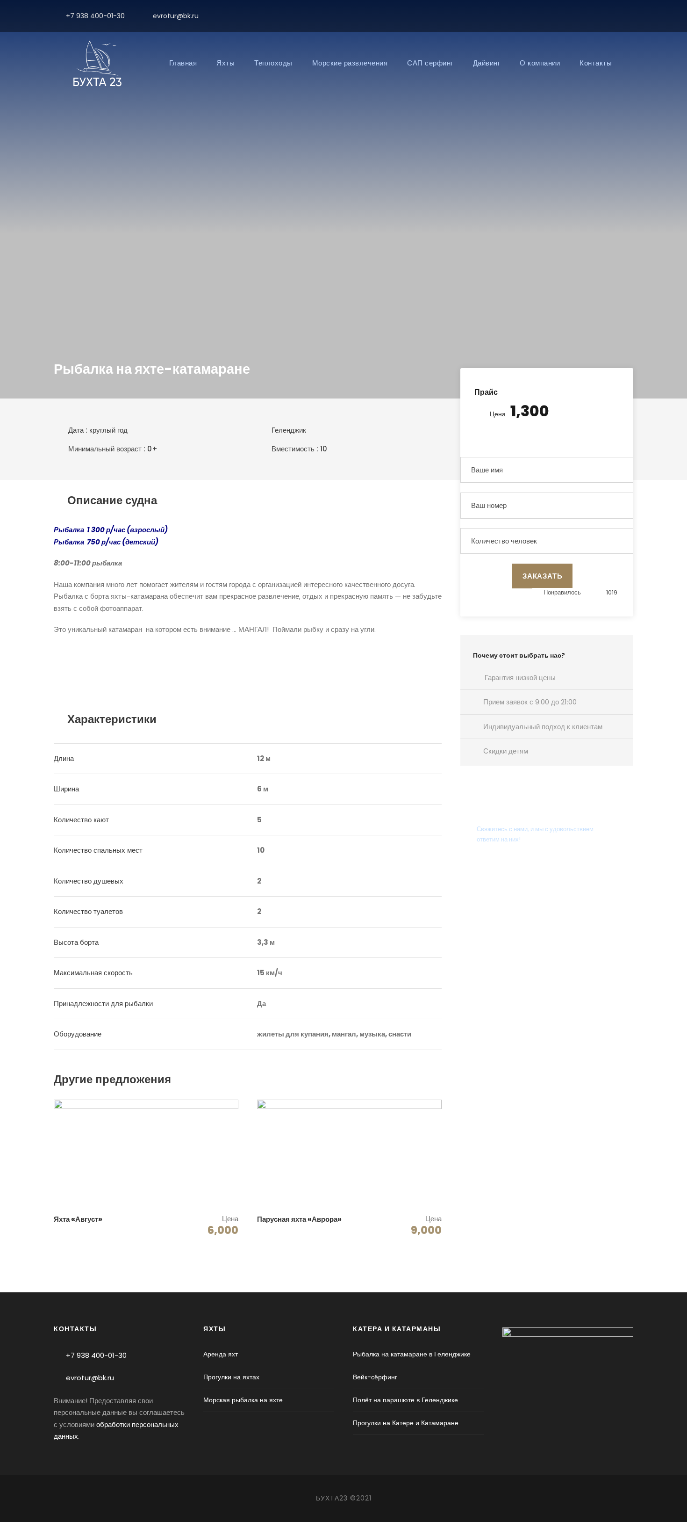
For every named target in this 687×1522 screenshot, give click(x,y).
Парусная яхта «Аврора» (299, 1219)
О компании (540, 63)
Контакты (596, 63)
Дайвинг (487, 63)
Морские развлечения (350, 63)
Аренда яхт (220, 1354)
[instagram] (630, 16)
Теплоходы (273, 63)
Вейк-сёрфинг (375, 1377)
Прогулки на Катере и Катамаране (405, 1423)
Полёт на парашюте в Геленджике (405, 1400)
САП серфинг (430, 63)
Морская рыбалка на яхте (243, 1400)
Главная (183, 63)
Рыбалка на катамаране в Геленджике (412, 1354)
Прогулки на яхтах (231, 1377)
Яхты (225, 63)
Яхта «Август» (78, 1219)
